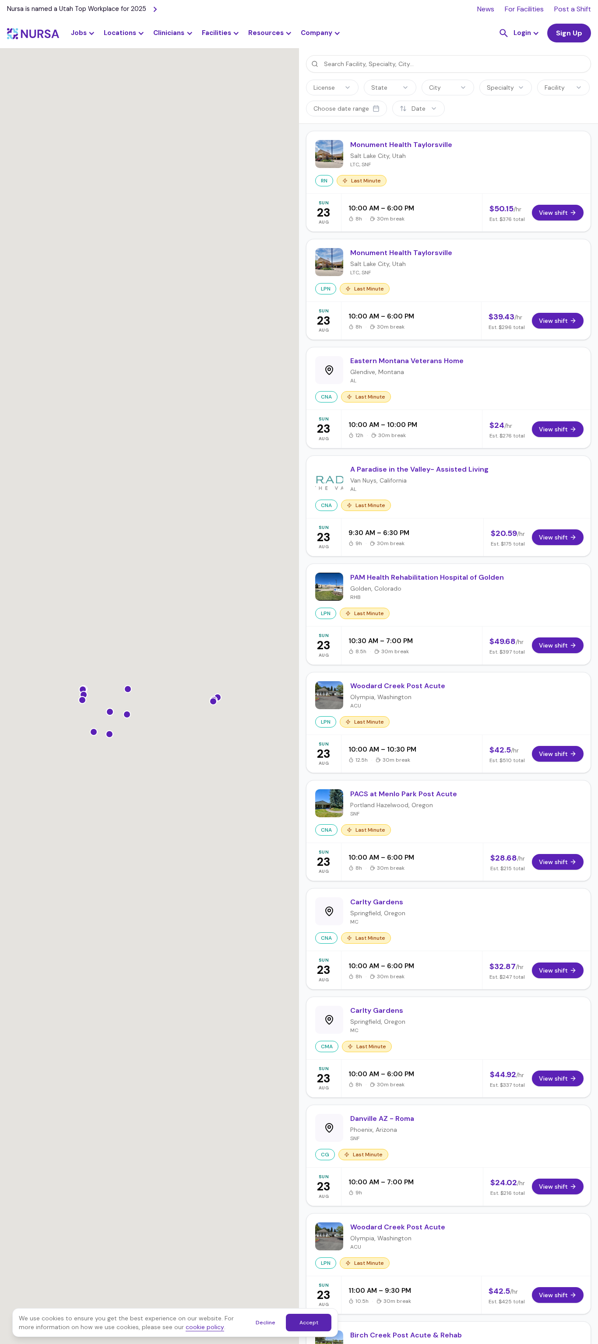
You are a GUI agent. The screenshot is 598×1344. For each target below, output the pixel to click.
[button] (124, 33)
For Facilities (524, 9)
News (485, 9)
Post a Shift (572, 9)
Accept (308, 1322)
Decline (265, 1322)
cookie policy (205, 1327)
